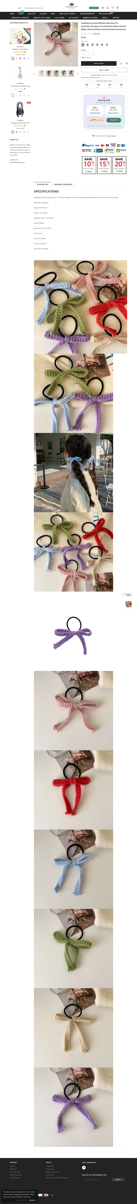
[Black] (12, 132)
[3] (20, 95)
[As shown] (20, 132)
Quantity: (83, 50)
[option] (56, 44)
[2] (16, 95)
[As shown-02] (24, 132)
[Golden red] (16, 58)
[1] (12, 95)
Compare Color (72, 63)
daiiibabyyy (20, 46)
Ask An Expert (111, 136)
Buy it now (104, 70)
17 (28, 58)
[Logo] (72, 6)
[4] (24, 95)
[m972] (20, 58)
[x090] (12, 58)
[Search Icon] (108, 8)
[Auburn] (16, 132)
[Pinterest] (84, 1167)
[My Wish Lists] (113, 8)
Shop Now (114, 120)
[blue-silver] (24, 58)
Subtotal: (83, 57)
